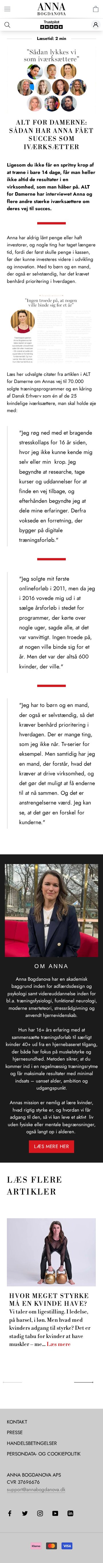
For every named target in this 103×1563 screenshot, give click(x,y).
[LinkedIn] (70, 1513)
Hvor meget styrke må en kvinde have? (49, 1299)
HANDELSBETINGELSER (32, 1443)
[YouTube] (55, 1513)
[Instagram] (40, 1513)
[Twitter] (25, 1513)
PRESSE (15, 1432)
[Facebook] (10, 1513)
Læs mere (59, 1344)
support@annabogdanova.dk (36, 1489)
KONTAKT (17, 1421)
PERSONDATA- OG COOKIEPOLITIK (44, 1453)
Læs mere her (51, 1146)
